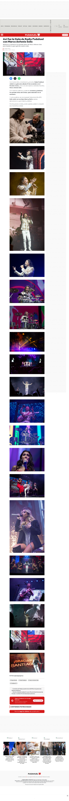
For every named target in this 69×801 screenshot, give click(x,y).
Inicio (2, 26)
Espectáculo (14, 680)
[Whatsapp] (51, 32)
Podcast (20, 26)
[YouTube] (51, 27)
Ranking (41, 26)
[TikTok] (51, 25)
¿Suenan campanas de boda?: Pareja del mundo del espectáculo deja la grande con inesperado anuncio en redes (22, 760)
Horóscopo (46, 26)
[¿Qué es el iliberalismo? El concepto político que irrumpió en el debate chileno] (59, 748)
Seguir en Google (38, 700)
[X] (51, 23)
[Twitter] (15, 78)
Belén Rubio (7, 48)
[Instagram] (51, 28)
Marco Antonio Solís (33, 680)
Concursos (35, 26)
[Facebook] (51, 22)
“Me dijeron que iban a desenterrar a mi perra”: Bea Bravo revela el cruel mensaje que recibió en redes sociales (46, 760)
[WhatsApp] (19, 78)
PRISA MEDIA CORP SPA (28, 779)
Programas (7, 26)
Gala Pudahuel (23, 680)
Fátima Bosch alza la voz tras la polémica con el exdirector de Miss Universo (9, 759)
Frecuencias (14, 26)
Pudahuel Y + (14, 683)
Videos (29, 26)
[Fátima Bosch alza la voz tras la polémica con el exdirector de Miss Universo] (9, 748)
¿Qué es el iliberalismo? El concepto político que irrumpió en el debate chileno (59, 759)
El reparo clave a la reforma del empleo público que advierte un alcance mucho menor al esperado (34, 759)
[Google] (51, 20)
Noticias (25, 26)
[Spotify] (51, 30)
